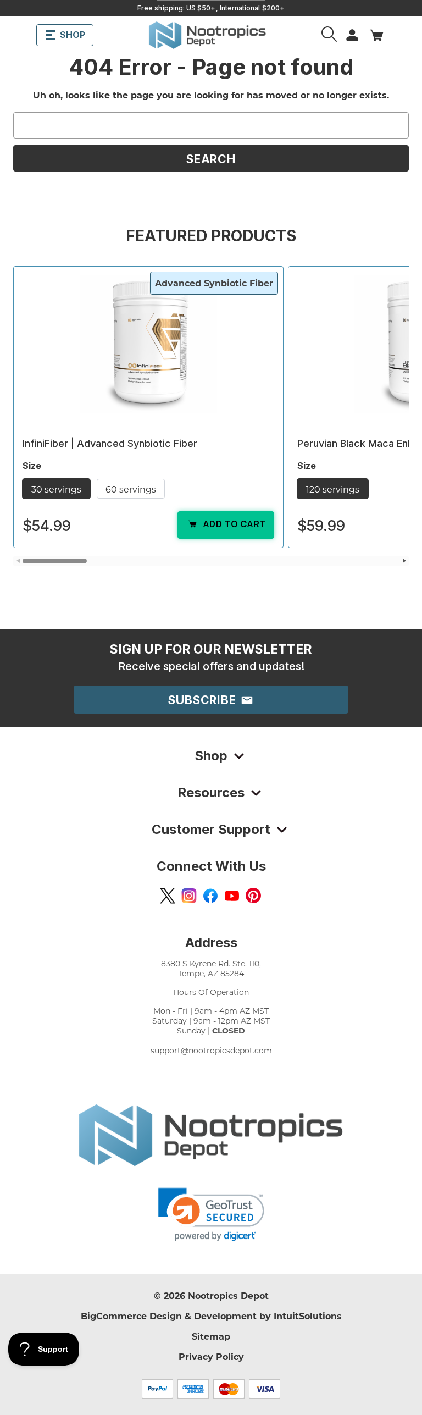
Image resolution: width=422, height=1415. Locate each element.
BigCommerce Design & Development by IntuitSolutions (211, 1316)
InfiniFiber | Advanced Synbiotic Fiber (110, 443)
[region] (211, 416)
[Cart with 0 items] (376, 35)
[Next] (404, 561)
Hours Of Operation (211, 992)
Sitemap (211, 1336)
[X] (167, 895)
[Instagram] (189, 895)
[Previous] (18, 561)
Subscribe (204, 700)
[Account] (330, 35)
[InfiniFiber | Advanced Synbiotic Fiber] (148, 344)
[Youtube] (232, 895)
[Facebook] (210, 895)
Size (33, 465)
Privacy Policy (211, 1356)
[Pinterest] (253, 895)
